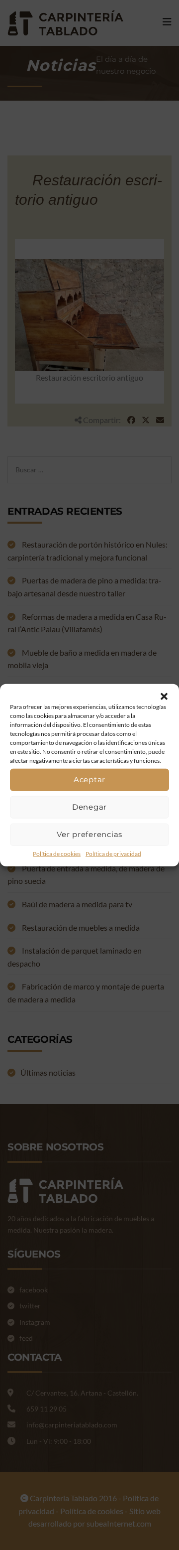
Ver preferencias (89, 834)
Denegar (89, 807)
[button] (164, 696)
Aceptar (89, 779)
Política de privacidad (113, 853)
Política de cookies (57, 853)
